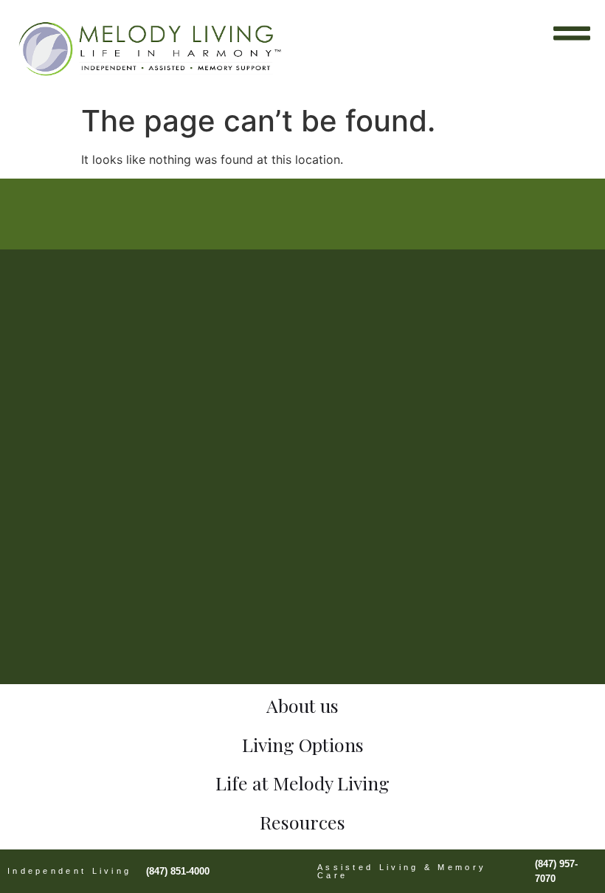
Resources (302, 822)
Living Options (303, 744)
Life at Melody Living (302, 782)
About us (302, 705)
